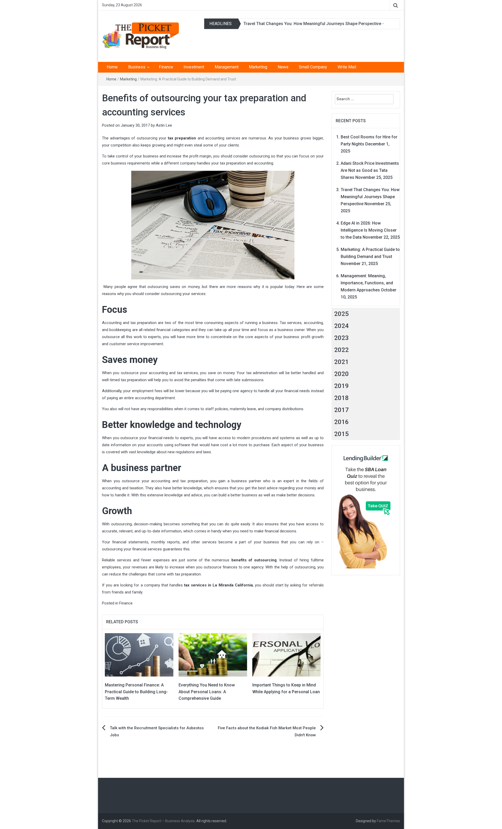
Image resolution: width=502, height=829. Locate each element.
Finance (166, 66)
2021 (341, 362)
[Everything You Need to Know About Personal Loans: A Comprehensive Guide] (213, 654)
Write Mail (347, 66)
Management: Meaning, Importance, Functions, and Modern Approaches (367, 282)
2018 (341, 398)
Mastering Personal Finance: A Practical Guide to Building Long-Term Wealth (136, 692)
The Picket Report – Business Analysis (163, 821)
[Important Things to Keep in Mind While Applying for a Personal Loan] (286, 654)
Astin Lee (164, 125)
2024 (341, 326)
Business (136, 66)
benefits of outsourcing (254, 560)
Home (112, 66)
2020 (341, 374)
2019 (341, 386)
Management (226, 66)
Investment (194, 66)
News (283, 66)
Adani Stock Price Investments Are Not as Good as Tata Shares (370, 170)
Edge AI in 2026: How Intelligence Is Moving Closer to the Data (369, 230)
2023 (341, 338)
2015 (341, 434)
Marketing (258, 66)
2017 (341, 410)
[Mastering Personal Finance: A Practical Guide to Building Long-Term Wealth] (139, 654)
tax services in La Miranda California (218, 585)
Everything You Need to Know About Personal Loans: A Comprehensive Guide (207, 692)
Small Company (313, 66)
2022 (341, 350)
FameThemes (388, 821)
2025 (341, 314)
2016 (341, 422)
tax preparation (182, 138)
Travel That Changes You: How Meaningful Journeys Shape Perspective (312, 23)
